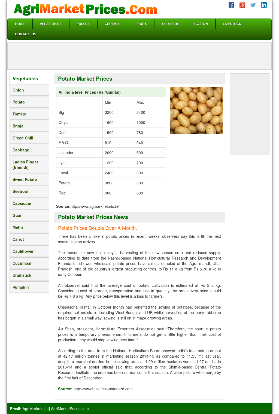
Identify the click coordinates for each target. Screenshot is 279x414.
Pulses (83, 24)
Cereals (112, 24)
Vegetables (51, 24)
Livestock (232, 24)
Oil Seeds (170, 24)
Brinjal (19, 126)
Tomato (19, 114)
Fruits (141, 24)
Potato (19, 102)
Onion (18, 90)
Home (20, 24)
